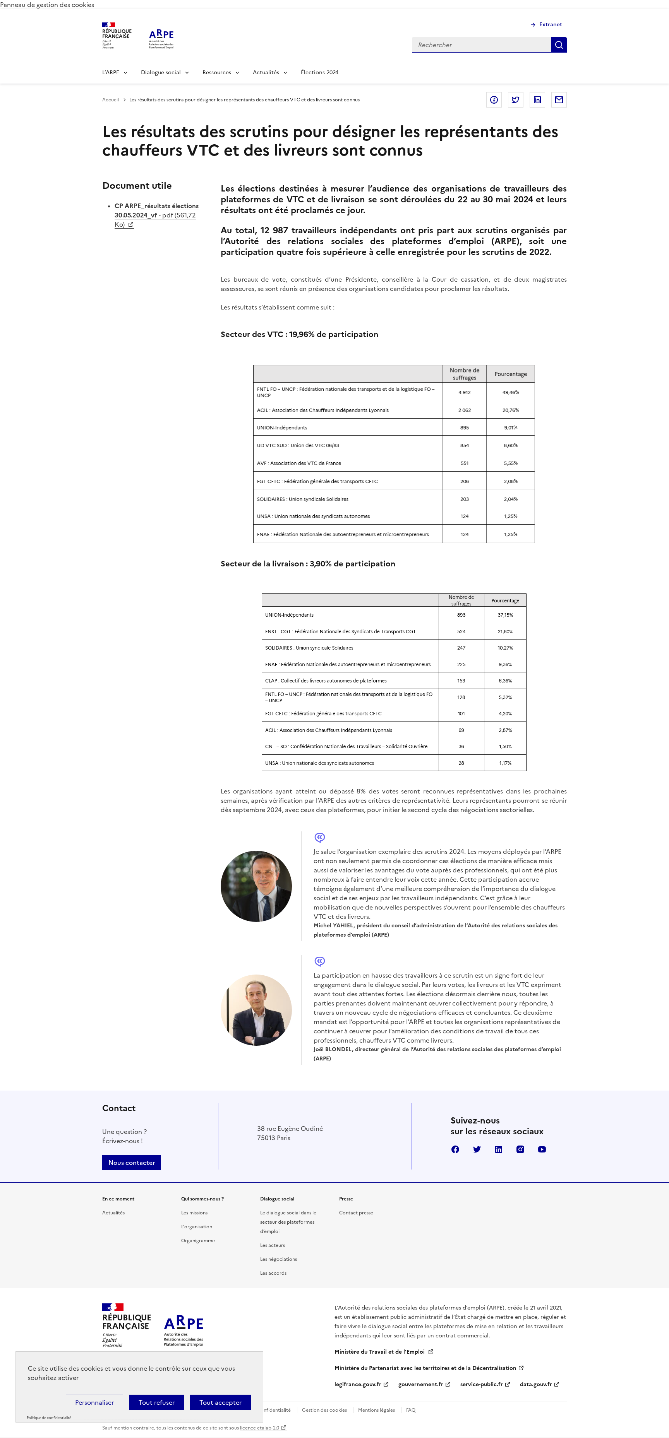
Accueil (111, 99)
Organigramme (198, 1240)
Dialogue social (161, 72)
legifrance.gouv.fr (357, 1384)
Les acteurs (272, 1245)
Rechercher (559, 45)
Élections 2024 (319, 72)
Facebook (455, 1149)
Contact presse (356, 1212)
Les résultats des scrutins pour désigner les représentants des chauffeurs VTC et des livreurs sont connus (244, 99)
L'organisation (196, 1226)
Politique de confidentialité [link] (49, 1418)
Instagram (520, 1149)
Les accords (273, 1273)
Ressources (216, 72)
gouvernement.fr (420, 1384)
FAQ (410, 1410)
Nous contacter (131, 1162)
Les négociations (278, 1259)
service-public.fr (481, 1384)
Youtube (542, 1149)
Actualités (266, 72)
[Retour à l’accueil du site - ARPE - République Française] (183, 1325)
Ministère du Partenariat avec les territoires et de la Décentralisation (425, 1368)
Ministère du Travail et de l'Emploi (380, 1352)
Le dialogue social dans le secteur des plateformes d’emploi (288, 1222)
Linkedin (498, 1149)
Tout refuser (157, 1402)
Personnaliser (94, 1402)
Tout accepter (220, 1402)
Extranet (550, 25)
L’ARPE (110, 72)
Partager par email (559, 100)
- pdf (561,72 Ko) (157, 215)
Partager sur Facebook (494, 100)
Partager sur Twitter (515, 100)
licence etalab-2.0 (259, 1427)
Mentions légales (376, 1410)
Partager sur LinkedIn (537, 100)
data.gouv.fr (536, 1384)
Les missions (194, 1212)
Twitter (477, 1149)
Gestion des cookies (324, 1410)
